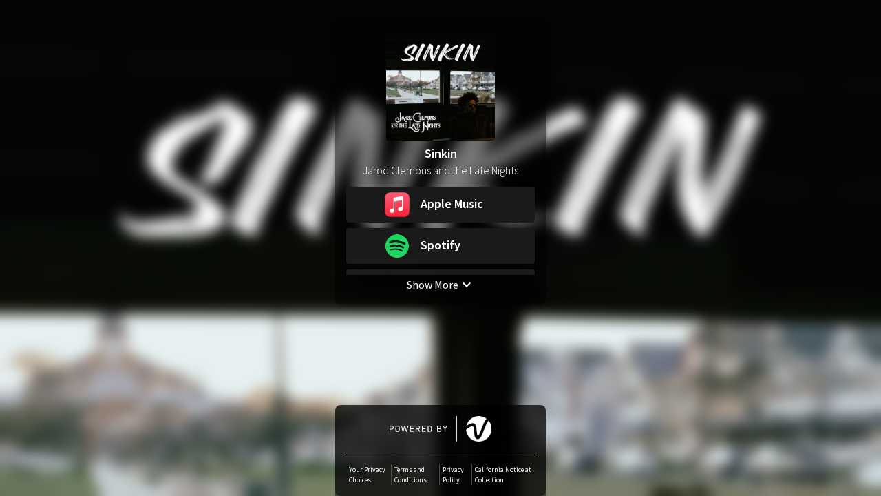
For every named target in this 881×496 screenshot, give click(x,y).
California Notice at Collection (503, 474)
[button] (440, 205)
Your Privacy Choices (367, 474)
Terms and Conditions (410, 474)
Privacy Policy (453, 474)
